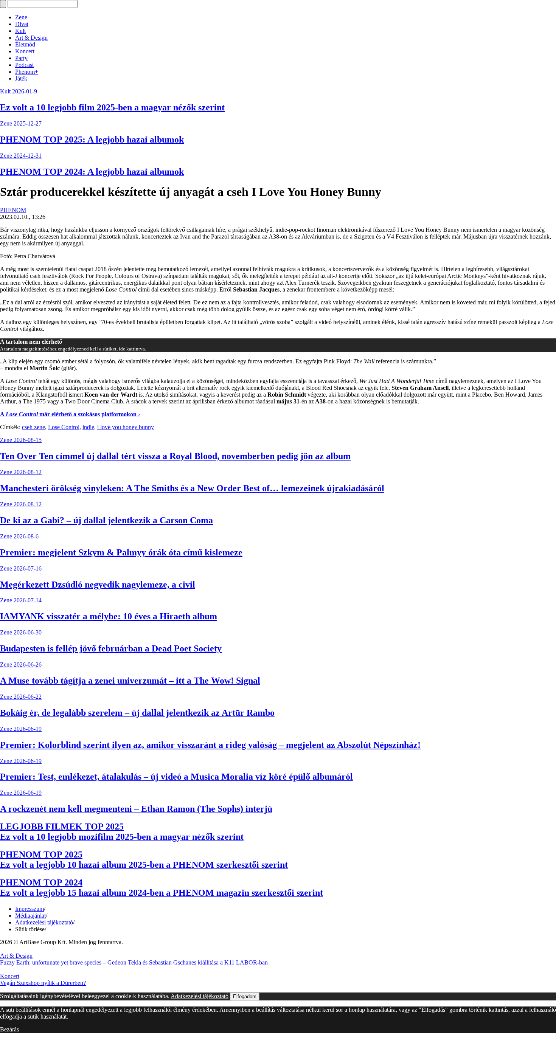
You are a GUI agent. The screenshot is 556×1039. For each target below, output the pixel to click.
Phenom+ (26, 71)
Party (21, 58)
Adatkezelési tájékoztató (44, 922)
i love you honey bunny (125, 427)
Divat (21, 24)
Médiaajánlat (30, 915)
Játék (21, 78)
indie (88, 427)
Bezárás (9, 1029)
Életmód (25, 44)
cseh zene (33, 427)
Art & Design (31, 37)
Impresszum (29, 909)
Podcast (24, 65)
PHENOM (13, 210)
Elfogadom (244, 996)
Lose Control (63, 427)
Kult (20, 31)
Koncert (24, 51)
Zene (21, 17)
